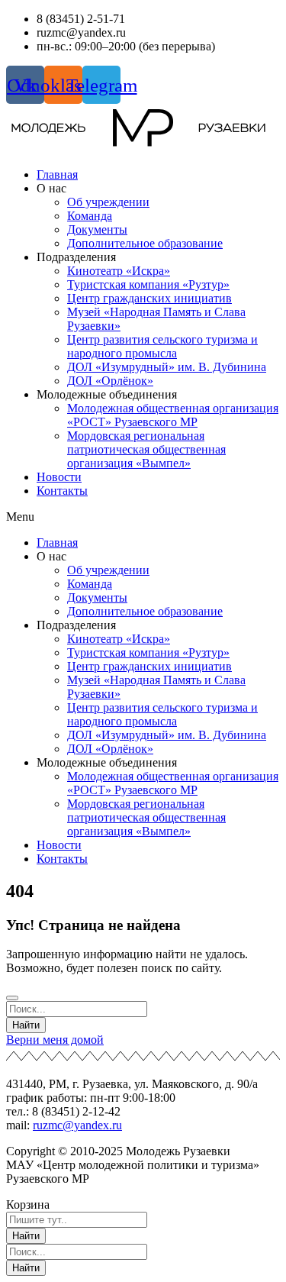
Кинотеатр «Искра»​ (118, 270)
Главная (57, 174)
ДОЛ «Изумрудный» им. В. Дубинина (166, 366)
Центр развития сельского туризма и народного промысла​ (162, 346)
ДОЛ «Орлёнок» (110, 380)
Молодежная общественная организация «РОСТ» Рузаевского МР (172, 415)
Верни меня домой (55, 1039)
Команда (89, 215)
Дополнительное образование (145, 243)
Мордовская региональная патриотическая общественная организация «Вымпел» (146, 449)
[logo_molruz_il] (143, 130)
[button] (143, 517)
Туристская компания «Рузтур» (148, 284)
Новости (59, 476)
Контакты (62, 490)
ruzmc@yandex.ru (77, 1125)
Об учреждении (108, 201)
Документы (97, 229)
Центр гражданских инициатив (149, 298)
